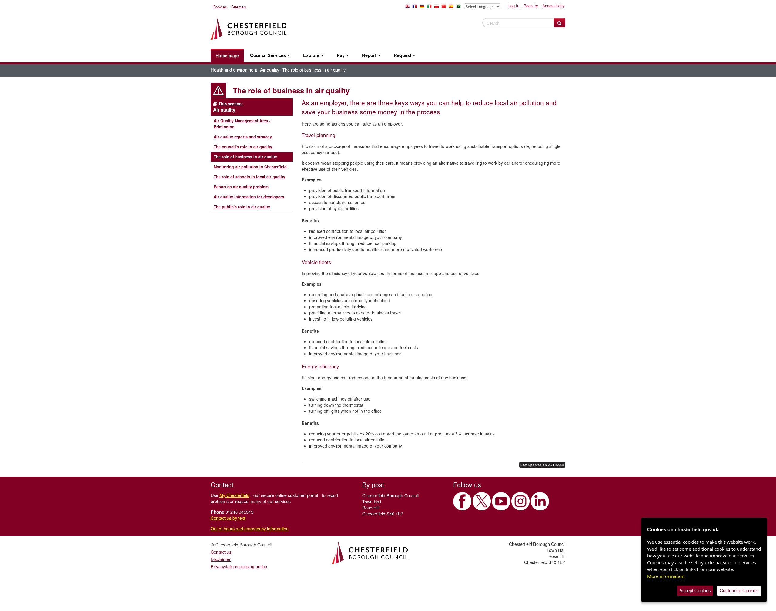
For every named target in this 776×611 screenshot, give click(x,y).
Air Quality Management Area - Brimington (242, 123)
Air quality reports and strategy (243, 136)
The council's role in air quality (243, 146)
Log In (513, 6)
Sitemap (238, 7)
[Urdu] (459, 8)
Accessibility (553, 6)
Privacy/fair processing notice (239, 566)
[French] (416, 8)
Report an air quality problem (241, 187)
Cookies (220, 7)
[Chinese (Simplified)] (445, 8)
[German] (423, 8)
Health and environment (234, 69)
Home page (227, 55)
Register (530, 6)
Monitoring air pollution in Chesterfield (250, 167)
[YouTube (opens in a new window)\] (501, 501)
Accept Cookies (695, 590)
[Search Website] (559, 22)
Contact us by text (228, 518)
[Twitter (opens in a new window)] (482, 501)
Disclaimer (221, 559)
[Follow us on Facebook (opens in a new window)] (462, 501)
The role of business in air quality (245, 156)
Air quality (269, 69)
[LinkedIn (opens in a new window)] (540, 501)
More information (665, 576)
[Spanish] (452, 8)
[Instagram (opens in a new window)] (520, 501)
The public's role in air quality (242, 207)
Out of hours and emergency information (250, 528)
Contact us (221, 552)
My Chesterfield (234, 495)
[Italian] (430, 8)
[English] (408, 8)
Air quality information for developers (249, 197)
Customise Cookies (739, 590)
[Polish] (437, 8)
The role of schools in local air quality (249, 177)
